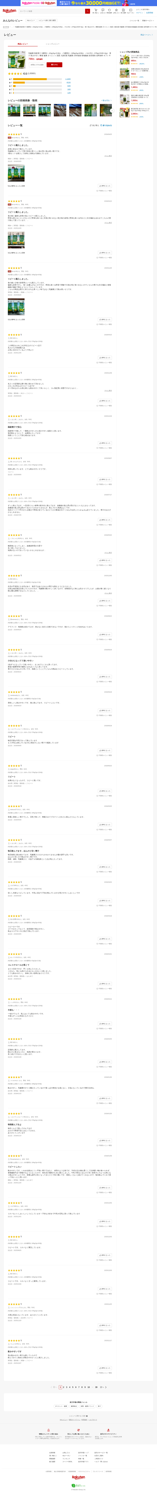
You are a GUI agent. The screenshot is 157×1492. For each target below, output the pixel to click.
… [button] (12, 27)
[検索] (87, 11)
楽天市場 (6, 27)
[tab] (23, 43)
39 (96, 1387)
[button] (103, 11)
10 (89, 1387)
